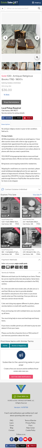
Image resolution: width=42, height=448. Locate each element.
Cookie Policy (30, 430)
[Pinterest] (30, 439)
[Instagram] (21, 439)
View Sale (36, 195)
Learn (12, 423)
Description (5, 124)
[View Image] (6, 66)
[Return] (3, 8)
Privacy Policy (30, 423)
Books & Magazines (19, 346)
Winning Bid (6, 86)
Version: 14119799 (21, 407)
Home (5, 346)
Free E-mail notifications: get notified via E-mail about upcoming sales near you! (21, 414)
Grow (12, 425)
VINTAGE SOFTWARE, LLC (26, 400)
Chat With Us (22, 396)
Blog (11, 428)
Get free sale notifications (21, 377)
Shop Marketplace (11, 102)
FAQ (11, 420)
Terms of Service (30, 420)
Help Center (30, 428)
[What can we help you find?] (39, 8)
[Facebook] (12, 439)
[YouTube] (25, 439)
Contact (11, 430)
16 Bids (6, 95)
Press (30, 425)
